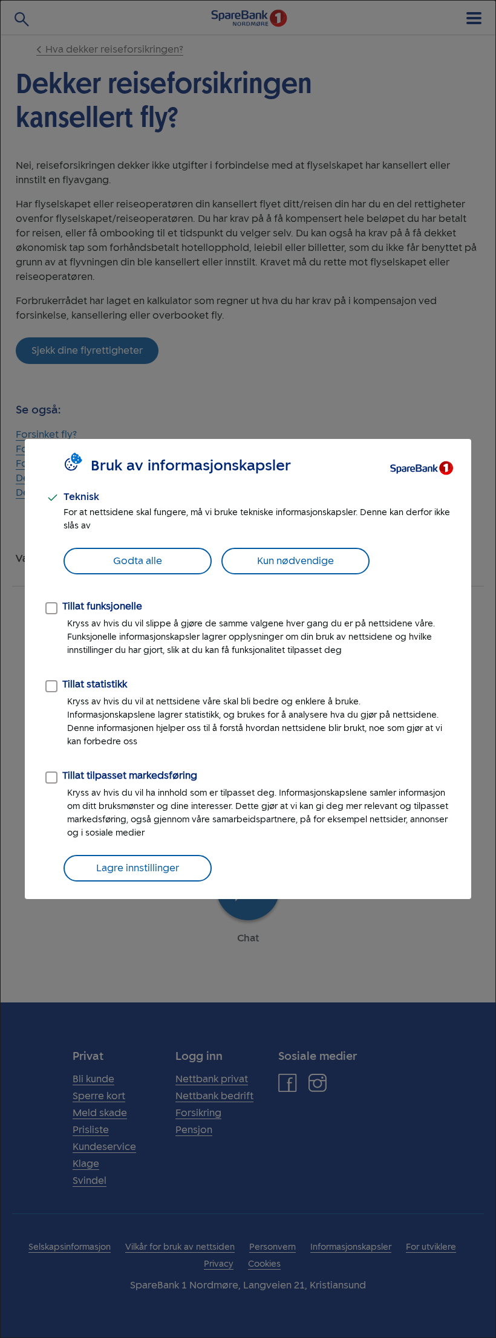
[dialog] (248, 669)
